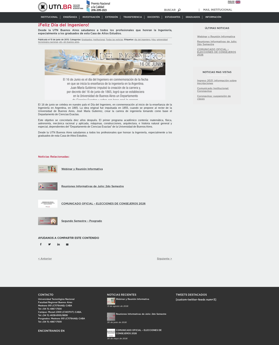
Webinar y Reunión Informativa (216, 36)
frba (153, 40)
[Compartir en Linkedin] (58, 244)
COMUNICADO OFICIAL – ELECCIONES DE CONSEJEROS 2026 (216, 52)
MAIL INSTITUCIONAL (217, 10)
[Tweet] (49, 244)
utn (60, 42)
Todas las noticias (114, 40)
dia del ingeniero (142, 40)
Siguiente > (164, 258)
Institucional (99, 40)
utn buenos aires (71, 42)
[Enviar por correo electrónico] (67, 244)
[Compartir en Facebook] (40, 244)
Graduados (87, 40)
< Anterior (45, 258)
